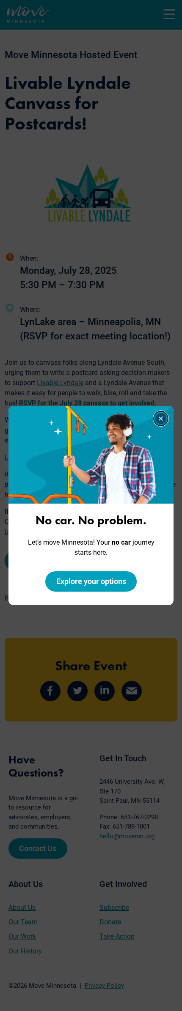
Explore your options (91, 581)
